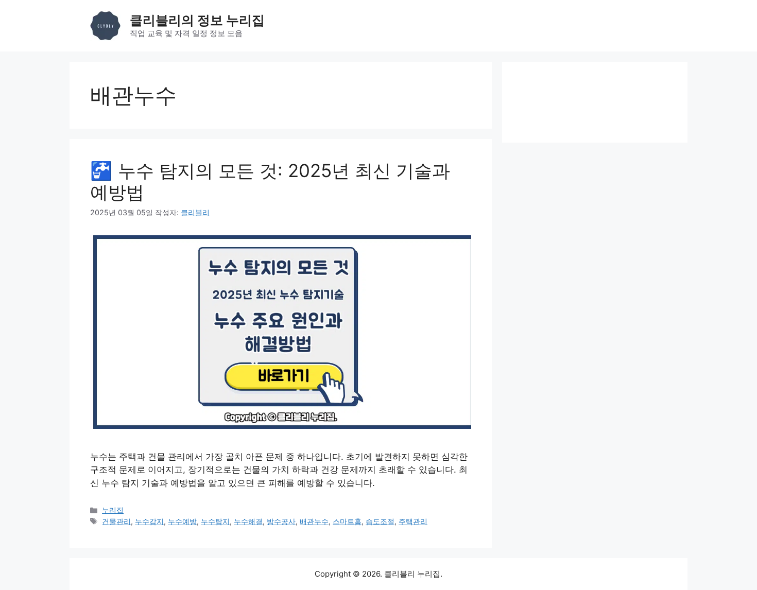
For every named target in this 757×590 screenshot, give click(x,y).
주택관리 (413, 521)
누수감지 (149, 521)
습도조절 (380, 521)
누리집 (113, 510)
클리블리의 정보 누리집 (197, 20)
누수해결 (248, 521)
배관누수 (314, 521)
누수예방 (182, 521)
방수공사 (281, 521)
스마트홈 (347, 521)
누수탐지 (215, 521)
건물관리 (116, 521)
